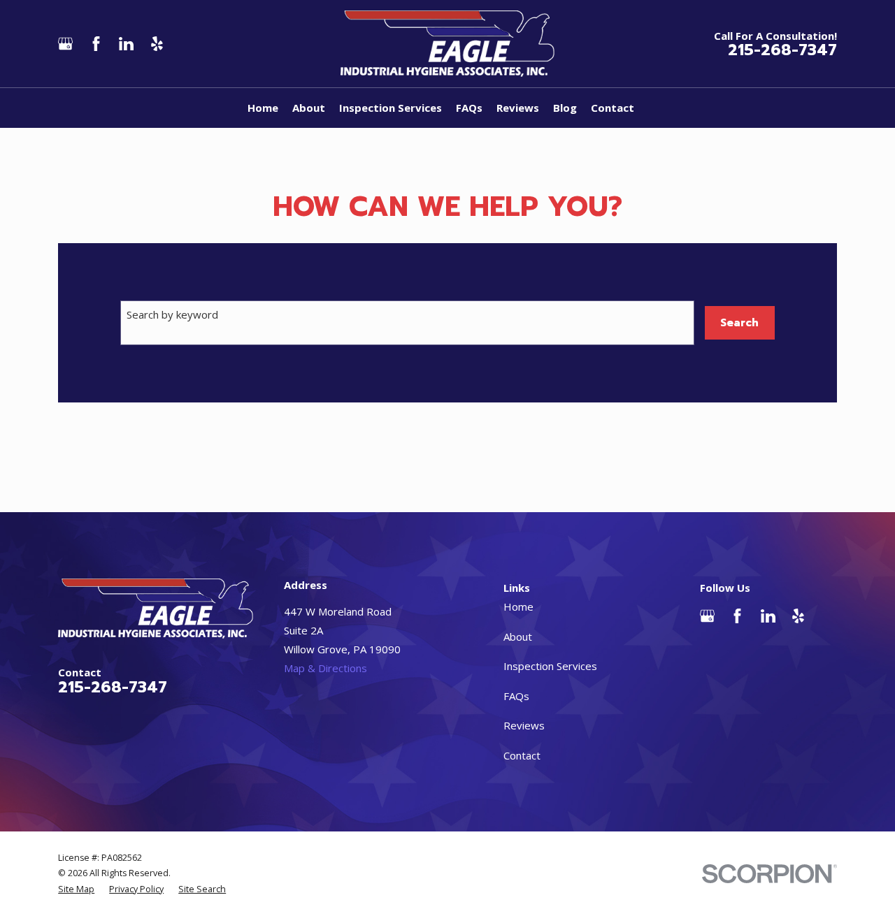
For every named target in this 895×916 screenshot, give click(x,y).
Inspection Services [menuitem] (390, 108)
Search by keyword (172, 314)
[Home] (448, 43)
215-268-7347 (782, 50)
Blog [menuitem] (565, 108)
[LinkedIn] (126, 43)
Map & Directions (325, 668)
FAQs (516, 696)
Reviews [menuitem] (517, 108)
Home (518, 606)
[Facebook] (96, 43)
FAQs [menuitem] (469, 108)
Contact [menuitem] (612, 108)
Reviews (524, 725)
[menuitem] (76, 890)
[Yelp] (157, 43)
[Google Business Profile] (65, 43)
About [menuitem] (308, 108)
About (517, 637)
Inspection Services (550, 666)
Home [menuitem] (263, 108)
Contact (521, 755)
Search (739, 322)
